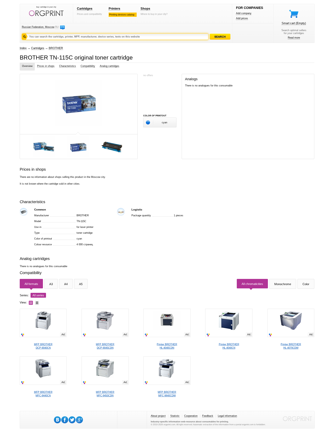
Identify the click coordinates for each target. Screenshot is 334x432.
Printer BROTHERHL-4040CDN (167, 346)
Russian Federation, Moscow (38, 27)
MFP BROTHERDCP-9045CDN (105, 346)
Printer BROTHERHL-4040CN (229, 346)
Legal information (227, 415)
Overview (27, 66)
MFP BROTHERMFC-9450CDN (105, 394)
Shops (145, 8)
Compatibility (88, 66)
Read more (294, 37)
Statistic (175, 415)
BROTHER (56, 48)
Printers (114, 8)
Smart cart (294, 23)
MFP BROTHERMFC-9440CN (43, 394)
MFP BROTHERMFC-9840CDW (167, 394)
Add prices (242, 18)
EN (62, 27)
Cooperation (191, 415)
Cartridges (84, 8)
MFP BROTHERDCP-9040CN (43, 346)
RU (57, 27)
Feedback (207, 415)
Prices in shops (46, 66)
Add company (243, 13)
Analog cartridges (109, 66)
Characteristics (67, 66)
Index (23, 48)
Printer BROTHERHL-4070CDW (291, 346)
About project (158, 415)
